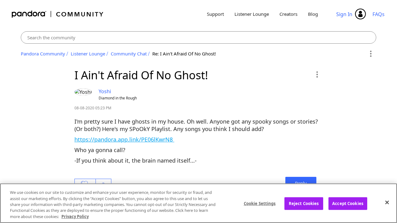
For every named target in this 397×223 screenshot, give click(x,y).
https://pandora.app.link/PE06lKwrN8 (124, 139)
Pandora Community (58, 14)
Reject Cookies (304, 203)
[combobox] (199, 37)
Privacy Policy (75, 216)
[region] (198, 203)
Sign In (344, 14)
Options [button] (370, 54)
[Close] (387, 202)
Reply (301, 183)
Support (215, 14)
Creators (288, 14)
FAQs (378, 14)
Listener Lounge (251, 14)
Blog (313, 14)
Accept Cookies (347, 203)
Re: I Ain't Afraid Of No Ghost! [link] (184, 53)
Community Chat (129, 53)
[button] (317, 74)
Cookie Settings (260, 203)
